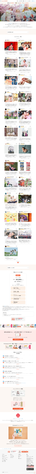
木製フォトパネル (4, 458)
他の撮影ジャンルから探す (11, 267)
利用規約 (28, 455)
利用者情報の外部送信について (30, 460)
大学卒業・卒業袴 (5, 448)
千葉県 (8, 448)
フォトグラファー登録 (4, 459)
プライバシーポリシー (29, 457)
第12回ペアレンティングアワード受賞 (18, 418)
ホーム (2, 448)
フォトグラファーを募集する (18, 408)
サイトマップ (6, 472)
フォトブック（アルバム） (5, 457)
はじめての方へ (12, 455)
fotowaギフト (3, 456)
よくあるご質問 (12, 456)
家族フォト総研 (4, 461)
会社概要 (3, 472)
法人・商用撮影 (4, 460)
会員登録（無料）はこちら (18, 339)
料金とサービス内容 (4, 455)
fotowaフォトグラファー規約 (30, 456)
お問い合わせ (11, 457)
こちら (8, 310)
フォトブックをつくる (18, 445)
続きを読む (17, 374)
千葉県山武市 (10, 23)
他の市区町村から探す (10, 32)
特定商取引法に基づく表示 (29, 461)
